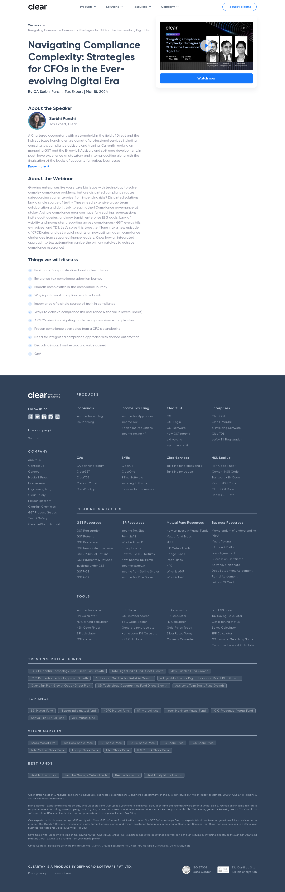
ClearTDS (218, 433)
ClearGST (218, 416)
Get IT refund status (226, 621)
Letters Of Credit (224, 582)
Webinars (34, 25)
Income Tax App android (138, 416)
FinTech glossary (39, 500)
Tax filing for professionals (184, 465)
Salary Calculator (224, 627)
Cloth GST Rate (223, 489)
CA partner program (91, 465)
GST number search (135, 616)
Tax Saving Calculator (227, 616)
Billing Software (132, 477)
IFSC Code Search (134, 621)
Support (33, 438)
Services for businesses (138, 489)
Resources (140, 6)
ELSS (170, 542)
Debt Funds (175, 559)
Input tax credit (177, 445)
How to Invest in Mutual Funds (187, 530)
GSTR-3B (83, 577)
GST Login (174, 422)
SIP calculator (86, 633)
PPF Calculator (132, 610)
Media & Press (38, 477)
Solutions (112, 6)
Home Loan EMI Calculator (140, 633)
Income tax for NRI (134, 433)
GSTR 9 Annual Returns (92, 554)
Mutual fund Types (179, 536)
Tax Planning (85, 422)
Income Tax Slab (133, 530)
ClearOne (128, 471)
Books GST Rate (223, 495)
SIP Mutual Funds (178, 548)
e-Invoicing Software (226, 427)
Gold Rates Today (179, 627)
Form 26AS (129, 536)
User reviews (36, 483)
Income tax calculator (92, 610)
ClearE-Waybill (222, 422)
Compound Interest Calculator (233, 645)
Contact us (36, 465)
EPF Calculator (222, 633)
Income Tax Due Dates (137, 577)
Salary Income (131, 548)
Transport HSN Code (226, 477)
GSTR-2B (83, 571)
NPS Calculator (132, 639)
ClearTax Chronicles (42, 506)
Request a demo (239, 7)
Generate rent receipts (138, 627)
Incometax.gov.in (133, 565)
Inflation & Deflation (225, 547)
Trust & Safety (37, 518)
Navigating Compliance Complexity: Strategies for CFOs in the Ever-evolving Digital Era (89, 30)
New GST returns (178, 433)
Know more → (38, 166)
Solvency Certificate (226, 564)
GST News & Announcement (96, 548)
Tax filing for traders (180, 471)
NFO (170, 565)
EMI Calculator (86, 616)
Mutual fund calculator (92, 621)
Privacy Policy (37, 873)
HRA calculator (177, 610)
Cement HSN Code (225, 471)
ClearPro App (86, 489)
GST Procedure (87, 542)
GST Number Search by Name (232, 639)
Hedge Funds (176, 554)
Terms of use (62, 873)
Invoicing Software (134, 483)
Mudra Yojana (221, 541)
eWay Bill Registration (227, 439)
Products (86, 6)
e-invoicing (174, 439)
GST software (176, 427)
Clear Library (36, 495)
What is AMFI (175, 571)
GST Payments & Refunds (94, 559)
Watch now (206, 78)
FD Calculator (176, 621)
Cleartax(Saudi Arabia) (44, 524)
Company (168, 6)
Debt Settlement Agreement (232, 570)
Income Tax (129, 422)
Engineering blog (39, 489)
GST (170, 416)
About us (34, 460)
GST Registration (88, 530)
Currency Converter (180, 639)
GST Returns (85, 536)
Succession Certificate (227, 559)
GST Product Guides (42, 512)
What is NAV (175, 577)
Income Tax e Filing (90, 416)
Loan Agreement (223, 553)
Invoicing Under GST (90, 565)
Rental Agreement (225, 576)
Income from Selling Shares (141, 571)
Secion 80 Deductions (137, 427)
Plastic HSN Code (224, 483)
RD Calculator (176, 616)
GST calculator (87, 639)
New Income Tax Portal (137, 559)
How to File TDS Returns (138, 554)
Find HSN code (222, 610)
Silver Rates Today (179, 633)
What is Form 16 (132, 542)
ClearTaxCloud (87, 483)
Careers (33, 471)
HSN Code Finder (223, 465)
